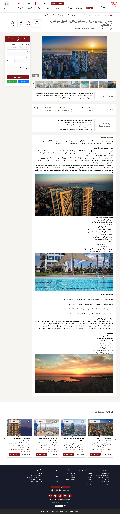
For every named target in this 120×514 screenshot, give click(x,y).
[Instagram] (22, 3)
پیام (28, 65)
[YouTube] (18, 3)
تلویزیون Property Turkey (36, 482)
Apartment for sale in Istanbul (103, 478)
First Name (25, 44)
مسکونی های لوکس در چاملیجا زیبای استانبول (73, 440)
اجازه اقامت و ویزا (71, 477)
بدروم (91, 475)
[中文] (63, 499)
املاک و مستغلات (102, 15)
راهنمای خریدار (58, 8)
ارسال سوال (17, 77)
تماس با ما (22, 82)
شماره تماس (26, 58)
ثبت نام (9, 8)
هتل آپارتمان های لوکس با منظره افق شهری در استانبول (47, 440)
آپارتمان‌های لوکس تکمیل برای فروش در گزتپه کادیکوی (102, 440)
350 (35, 108)
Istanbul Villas (105, 482)
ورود (4, 8)
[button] (101, 436)
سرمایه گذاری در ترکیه (70, 473)
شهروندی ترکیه (79, 8)
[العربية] (65, 499)
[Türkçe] (59, 499)
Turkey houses (105, 473)
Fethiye (90, 477)
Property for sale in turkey (35, 475)
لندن (57, 476)
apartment (82, 108)
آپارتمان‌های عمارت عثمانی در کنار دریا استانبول (20, 440)
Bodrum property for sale (102, 475)
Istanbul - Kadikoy (60, 111)
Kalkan (90, 482)
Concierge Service (70, 479)
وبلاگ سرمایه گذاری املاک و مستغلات (34, 477)
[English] (69, 499)
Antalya (90, 479)
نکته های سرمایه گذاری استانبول (35, 479)
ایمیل (28, 51)
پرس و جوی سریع (95, 454)
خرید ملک (89, 8)
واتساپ (11, 82)
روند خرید (73, 475)
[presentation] (4, 439)
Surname (14, 44)
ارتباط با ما (37, 8)
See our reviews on (60, 503)
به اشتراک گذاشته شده (40, 111)
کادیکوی (84, 15)
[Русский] (67, 499)
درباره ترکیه (69, 8)
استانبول (91, 15)
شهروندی (40, 473)
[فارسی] (61, 499)
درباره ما (47, 8)
